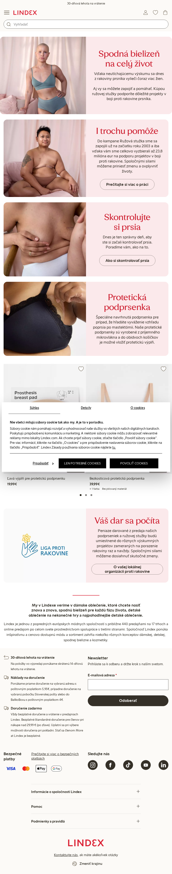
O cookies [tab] (138, 408)
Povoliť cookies (134, 463)
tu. (114, 447)
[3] (91, 495)
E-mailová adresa (102, 675)
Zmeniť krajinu (91, 863)
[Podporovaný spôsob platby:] (44, 769)
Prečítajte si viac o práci (127, 184)
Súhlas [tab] (34, 408)
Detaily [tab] (86, 408)
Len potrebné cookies (82, 463)
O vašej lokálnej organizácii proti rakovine (127, 569)
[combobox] (86, 24)
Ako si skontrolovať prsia (127, 260)
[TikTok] (128, 765)
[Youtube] (146, 765)
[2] (86, 495)
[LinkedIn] (163, 765)
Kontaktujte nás (66, 855)
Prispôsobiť (40, 463)
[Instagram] (93, 765)
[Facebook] (110, 765)
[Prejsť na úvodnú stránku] (25, 12)
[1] (80, 495)
